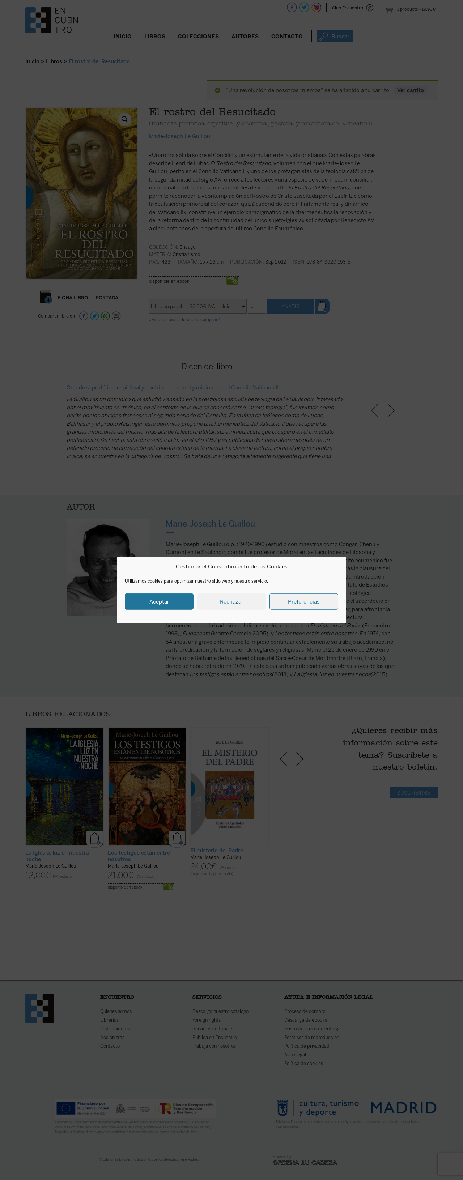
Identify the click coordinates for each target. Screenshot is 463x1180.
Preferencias (304, 601)
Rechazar (231, 601)
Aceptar (159, 601)
